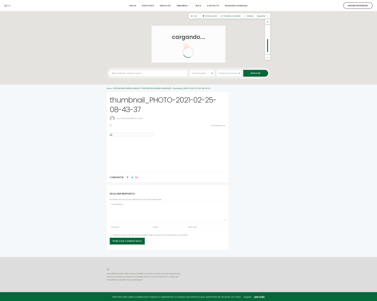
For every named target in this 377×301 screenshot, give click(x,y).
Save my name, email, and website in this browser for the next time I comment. (150, 235)
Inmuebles (182, 5)
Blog (198, 5)
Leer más (259, 296)
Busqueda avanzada (236, 5)
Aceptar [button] (248, 297)
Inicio (133, 5)
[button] (191, 83)
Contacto (213, 5)
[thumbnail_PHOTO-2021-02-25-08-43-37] (132, 149)
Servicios (165, 5)
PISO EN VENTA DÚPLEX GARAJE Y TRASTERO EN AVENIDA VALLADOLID (142, 88)
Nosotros (148, 5)
